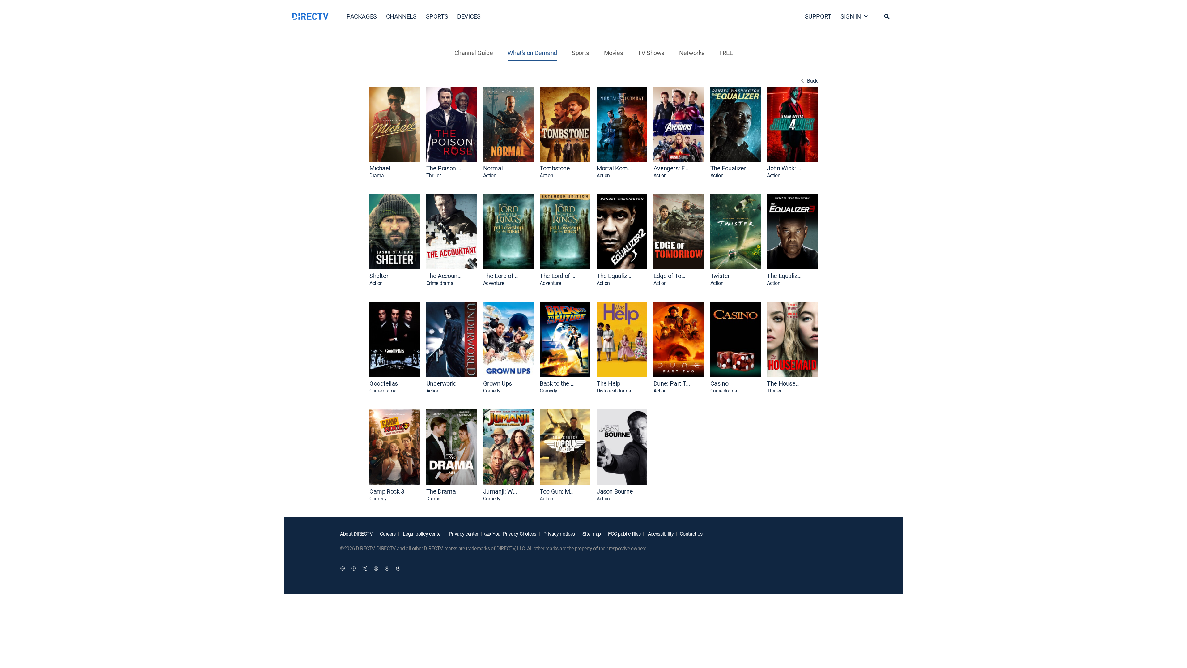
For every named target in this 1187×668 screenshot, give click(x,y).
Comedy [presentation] (491, 391)
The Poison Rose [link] (444, 168)
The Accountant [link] (444, 276)
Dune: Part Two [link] (671, 383)
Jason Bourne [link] (615, 491)
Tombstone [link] (555, 168)
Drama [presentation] (376, 175)
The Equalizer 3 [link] (785, 276)
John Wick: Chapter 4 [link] (785, 168)
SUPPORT (818, 16)
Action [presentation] (489, 175)
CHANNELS (401, 16)
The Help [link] (608, 383)
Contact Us (691, 533)
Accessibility (660, 533)
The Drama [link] (441, 491)
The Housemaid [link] (785, 383)
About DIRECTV (356, 533)
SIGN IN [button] (850, 16)
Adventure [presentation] (493, 283)
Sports (580, 53)
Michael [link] (379, 168)
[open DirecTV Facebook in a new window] (353, 568)
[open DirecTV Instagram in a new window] (375, 568)
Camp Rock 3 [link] (386, 491)
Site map (591, 533)
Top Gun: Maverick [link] (558, 491)
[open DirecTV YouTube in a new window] (387, 568)
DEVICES (468, 16)
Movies (613, 53)
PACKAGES (362, 16)
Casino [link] (719, 383)
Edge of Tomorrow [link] (671, 276)
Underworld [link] (441, 383)
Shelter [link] (378, 276)
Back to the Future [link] (558, 383)
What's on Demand (532, 53)
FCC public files (624, 533)
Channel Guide (473, 53)
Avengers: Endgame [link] (671, 168)
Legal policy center (422, 533)
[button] (887, 16)
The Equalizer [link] (728, 168)
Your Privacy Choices (514, 533)
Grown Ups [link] (497, 383)
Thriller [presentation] (433, 175)
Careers (387, 533)
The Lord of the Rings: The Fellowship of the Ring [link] (501, 276)
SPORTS (437, 16)
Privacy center (463, 533)
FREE (726, 53)
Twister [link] (720, 276)
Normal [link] (493, 168)
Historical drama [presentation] (614, 391)
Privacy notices (558, 533)
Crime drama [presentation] (439, 283)
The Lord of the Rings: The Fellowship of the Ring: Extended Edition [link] (558, 276)
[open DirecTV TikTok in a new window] (398, 568)
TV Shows (651, 53)
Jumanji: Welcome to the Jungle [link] (501, 491)
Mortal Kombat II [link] (615, 168)
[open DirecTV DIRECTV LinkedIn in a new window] (342, 568)
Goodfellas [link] (383, 383)
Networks (691, 53)
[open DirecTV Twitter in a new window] (364, 568)
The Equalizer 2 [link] (615, 276)
